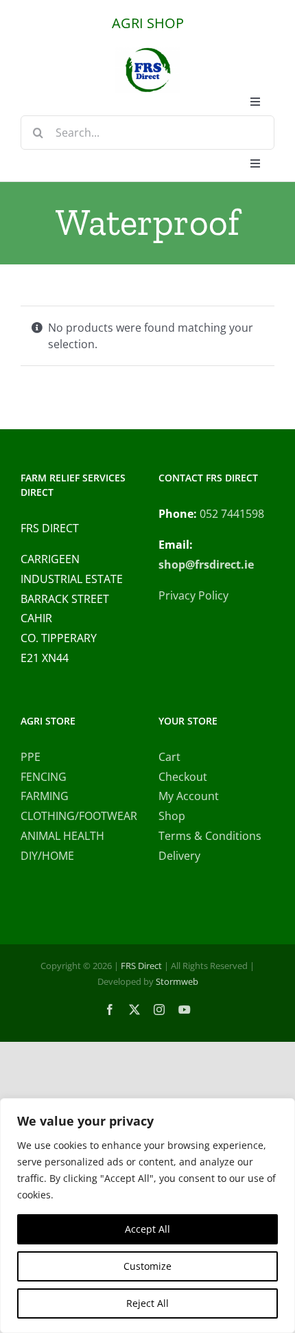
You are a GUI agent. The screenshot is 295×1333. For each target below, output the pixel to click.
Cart (169, 756)
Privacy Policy (193, 595)
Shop (171, 815)
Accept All (147, 1228)
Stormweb (177, 981)
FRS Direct (141, 965)
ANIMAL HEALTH (62, 835)
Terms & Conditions (209, 835)
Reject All (147, 1303)
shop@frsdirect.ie (206, 564)
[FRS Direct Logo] (147, 52)
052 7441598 (232, 513)
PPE (30, 756)
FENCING (44, 776)
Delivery (179, 855)
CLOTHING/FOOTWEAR (79, 815)
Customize (147, 1266)
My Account (188, 796)
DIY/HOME (47, 855)
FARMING (45, 796)
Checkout (182, 776)
